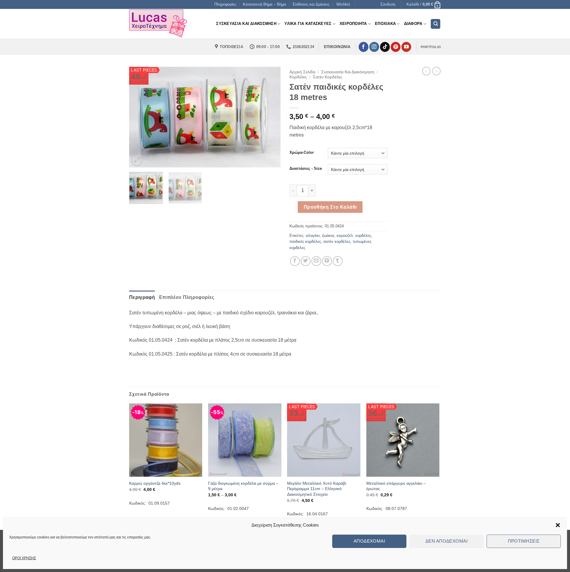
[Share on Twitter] (306, 261)
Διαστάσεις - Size (305, 169)
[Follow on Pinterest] (395, 47)
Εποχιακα (385, 23)
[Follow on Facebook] (363, 47)
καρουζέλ (345, 235)
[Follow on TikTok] (385, 47)
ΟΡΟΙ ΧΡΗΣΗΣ (24, 558)
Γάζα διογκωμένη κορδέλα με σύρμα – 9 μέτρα (243, 486)
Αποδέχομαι (369, 541)
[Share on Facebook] (295, 261)
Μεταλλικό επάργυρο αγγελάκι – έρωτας (396, 486)
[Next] (270, 117)
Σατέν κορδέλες (327, 77)
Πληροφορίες (225, 4)
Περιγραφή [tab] (142, 297)
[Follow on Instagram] (374, 47)
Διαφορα (413, 23)
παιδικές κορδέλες (305, 241)
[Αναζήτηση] (435, 24)
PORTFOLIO (431, 47)
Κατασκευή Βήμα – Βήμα (264, 4)
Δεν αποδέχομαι (446, 541)
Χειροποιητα (353, 23)
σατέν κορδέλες (336, 241)
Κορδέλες (298, 77)
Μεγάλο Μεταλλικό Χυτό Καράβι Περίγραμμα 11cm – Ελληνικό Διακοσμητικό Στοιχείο (316, 489)
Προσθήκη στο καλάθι (330, 207)
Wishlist (343, 4)
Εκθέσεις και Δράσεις (311, 4)
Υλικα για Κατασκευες (307, 23)
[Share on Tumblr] (338, 261)
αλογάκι (313, 235)
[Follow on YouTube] (406, 47)
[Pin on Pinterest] (327, 261)
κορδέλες (363, 235)
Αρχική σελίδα (302, 72)
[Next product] (426, 71)
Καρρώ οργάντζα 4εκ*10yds (154, 483)
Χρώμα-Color (301, 152)
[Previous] (139, 117)
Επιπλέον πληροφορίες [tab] (186, 297)
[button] (558, 525)
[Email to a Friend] (316, 261)
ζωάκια (328, 235)
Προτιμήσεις (524, 541)
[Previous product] (436, 71)
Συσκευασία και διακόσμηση (347, 72)
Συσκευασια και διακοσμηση (246, 23)
